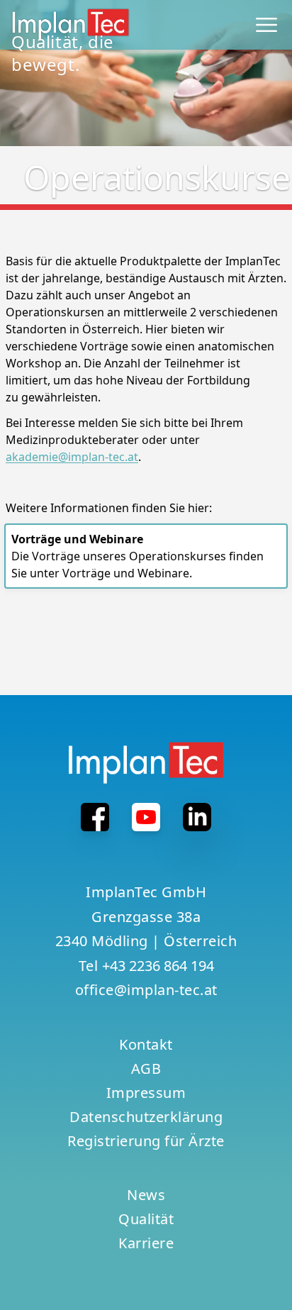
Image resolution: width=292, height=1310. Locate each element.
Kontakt (146, 1044)
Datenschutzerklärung (146, 1116)
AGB (146, 1068)
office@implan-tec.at (146, 989)
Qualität (146, 1218)
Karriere (146, 1243)
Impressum (146, 1092)
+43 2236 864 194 (158, 965)
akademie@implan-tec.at (72, 457)
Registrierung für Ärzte (146, 1140)
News (146, 1194)
